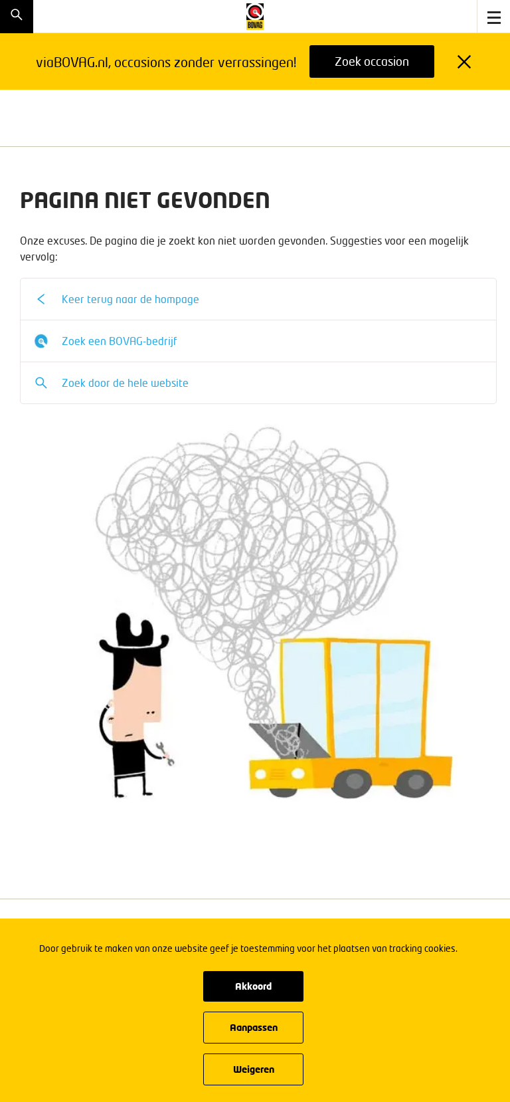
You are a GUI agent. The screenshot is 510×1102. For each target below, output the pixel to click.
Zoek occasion (372, 61)
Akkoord (253, 986)
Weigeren (253, 1069)
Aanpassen (254, 1027)
